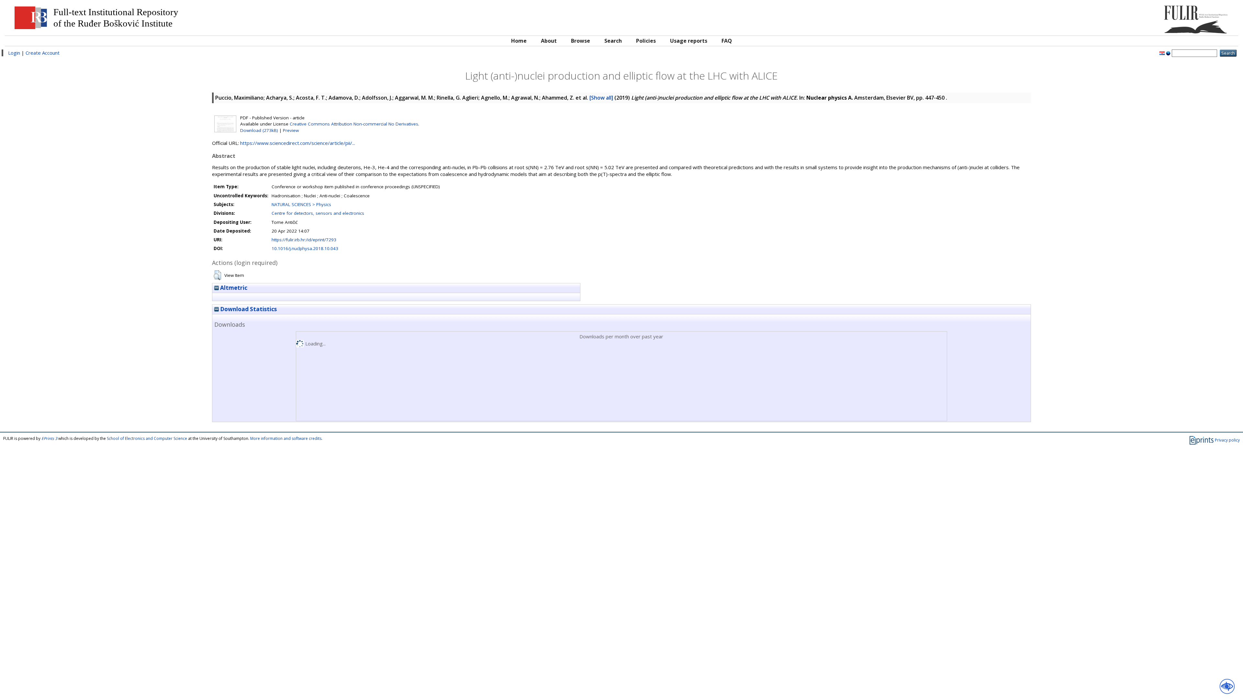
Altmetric (233, 287)
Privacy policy (1227, 440)
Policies (646, 40)
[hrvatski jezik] (1162, 52)
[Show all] (601, 97)
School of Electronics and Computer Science (147, 438)
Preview (291, 130)
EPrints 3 (49, 438)
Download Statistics (248, 309)
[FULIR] (1080, 17)
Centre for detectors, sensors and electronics (318, 213)
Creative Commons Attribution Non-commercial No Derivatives (354, 124)
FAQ (727, 40)
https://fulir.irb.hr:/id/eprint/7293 (304, 240)
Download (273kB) (259, 130)
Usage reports (688, 40)
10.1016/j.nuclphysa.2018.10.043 (305, 248)
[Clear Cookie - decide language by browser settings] (1168, 52)
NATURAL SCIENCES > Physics (301, 204)
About (549, 40)
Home (519, 40)
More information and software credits (285, 438)
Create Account (43, 52)
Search (613, 40)
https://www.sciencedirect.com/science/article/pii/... (297, 143)
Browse (580, 40)
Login (14, 52)
